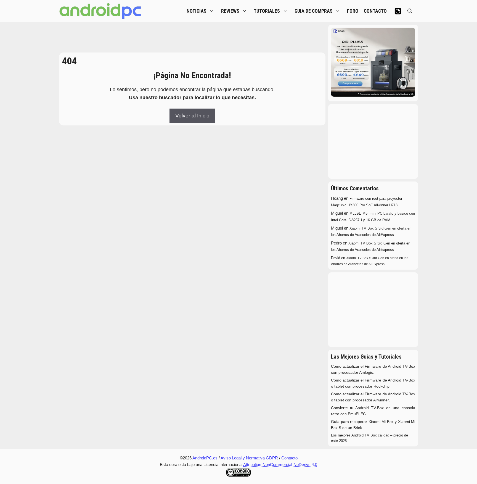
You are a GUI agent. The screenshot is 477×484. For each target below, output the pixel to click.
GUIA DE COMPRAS (314, 11)
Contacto (289, 458)
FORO (352, 11)
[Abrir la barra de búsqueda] (410, 11)
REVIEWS (230, 11)
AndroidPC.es (205, 458)
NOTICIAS (196, 11)
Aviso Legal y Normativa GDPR (249, 458)
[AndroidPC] (100, 11)
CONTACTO (375, 11)
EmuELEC (357, 414)
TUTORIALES (267, 11)
